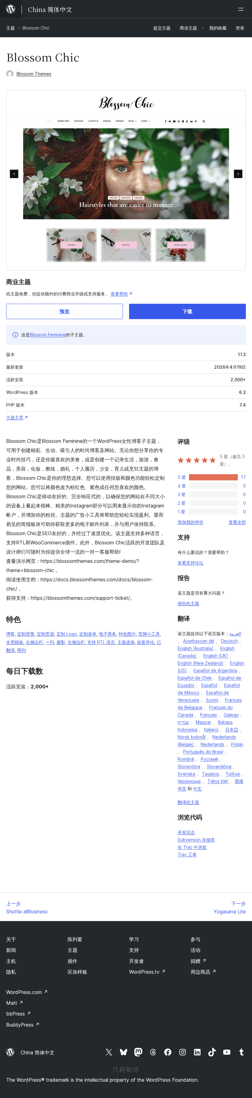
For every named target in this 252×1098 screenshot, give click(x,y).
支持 (134, 950)
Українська (189, 781)
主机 (11, 961)
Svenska (186, 773)
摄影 (61, 642)
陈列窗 (75, 939)
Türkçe (233, 773)
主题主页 (14, 417)
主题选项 (126, 642)
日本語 (231, 729)
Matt (14, 1003)
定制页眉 (45, 633)
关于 (11, 939)
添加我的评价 (190, 522)
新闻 (11, 950)
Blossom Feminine (48, 334)
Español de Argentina (215, 670)
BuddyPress (23, 1025)
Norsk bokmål (192, 736)
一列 (49, 642)
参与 (195, 939)
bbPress (18, 1014)
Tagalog (210, 773)
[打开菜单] (242, 9)
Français (208, 714)
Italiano (211, 729)
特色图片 (127, 633)
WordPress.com (27, 992)
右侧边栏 (76, 642)
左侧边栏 (34, 642)
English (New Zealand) (200, 663)
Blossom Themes (34, 73)
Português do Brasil (203, 751)
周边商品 (203, 972)
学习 (134, 939)
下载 (187, 311)
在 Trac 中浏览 (192, 847)
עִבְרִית (183, 722)
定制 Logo (67, 633)
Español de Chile (195, 677)
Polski (237, 744)
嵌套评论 (145, 642)
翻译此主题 (188, 802)
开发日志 (186, 832)
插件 (72, 961)
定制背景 (25, 633)
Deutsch (229, 640)
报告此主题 (188, 603)
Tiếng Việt (217, 781)
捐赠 (199, 961)
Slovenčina (189, 766)
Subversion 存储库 (196, 839)
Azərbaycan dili (198, 640)
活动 (195, 950)
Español (209, 685)
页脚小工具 (149, 633)
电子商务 (107, 633)
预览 (64, 311)
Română (186, 759)
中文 (197, 788)
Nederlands (212, 744)
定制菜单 (87, 633)
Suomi (212, 700)
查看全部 (237, 522)
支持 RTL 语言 (101, 642)
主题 (10, 27)
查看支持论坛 (190, 562)
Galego (231, 714)
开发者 (136, 961)
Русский (209, 759)
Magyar (203, 722)
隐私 (11, 972)
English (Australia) (196, 648)
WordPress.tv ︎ (147, 972)
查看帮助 (119, 293)
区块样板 (77, 972)
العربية (235, 633)
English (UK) (215, 655)
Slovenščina (219, 766)
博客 (10, 633)
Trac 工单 (187, 854)
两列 (21, 650)
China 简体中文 (37, 1052)
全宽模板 (14, 642)
